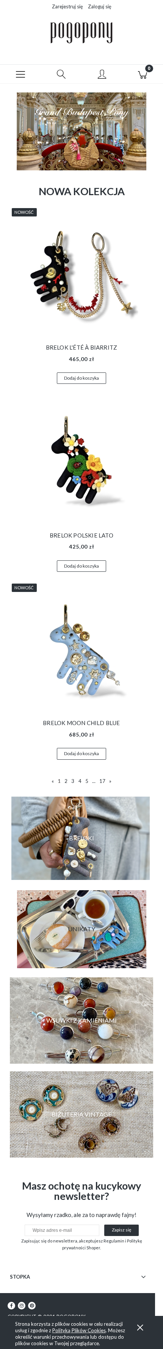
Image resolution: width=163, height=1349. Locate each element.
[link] (81, 1020)
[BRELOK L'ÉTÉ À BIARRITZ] (81, 274)
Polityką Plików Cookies (79, 1330)
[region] (81, 131)
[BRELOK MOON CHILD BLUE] (81, 650)
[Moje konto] (102, 75)
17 (102, 781)
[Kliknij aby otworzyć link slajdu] (81, 131)
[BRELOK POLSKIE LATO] (81, 462)
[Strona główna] (81, 32)
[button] (20, 74)
